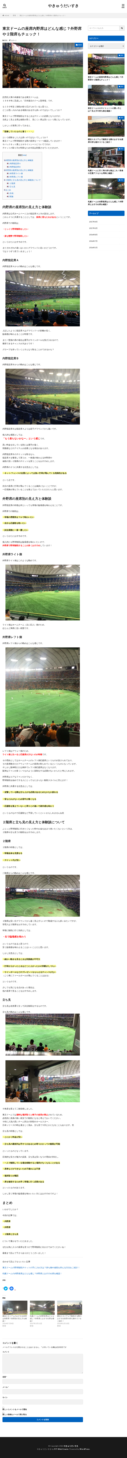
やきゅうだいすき (63, 5)
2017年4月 (93, 222)
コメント (5, 1352)
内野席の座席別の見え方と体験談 (18, 160)
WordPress (85, 1449)
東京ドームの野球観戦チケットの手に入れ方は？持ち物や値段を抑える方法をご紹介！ (41, 1267)
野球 (14, 15)
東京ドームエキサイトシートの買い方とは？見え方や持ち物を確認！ (104, 109)
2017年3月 (93, 228)
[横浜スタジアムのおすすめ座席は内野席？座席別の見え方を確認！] (14, 1308)
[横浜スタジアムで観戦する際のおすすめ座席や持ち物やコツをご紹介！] (69, 1308)
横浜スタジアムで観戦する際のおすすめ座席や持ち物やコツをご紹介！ (69, 1318)
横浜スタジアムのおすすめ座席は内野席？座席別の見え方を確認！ (14, 1318)
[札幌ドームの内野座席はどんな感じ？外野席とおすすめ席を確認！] (42, 1308)
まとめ (7, 190)
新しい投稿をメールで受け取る (14, 1414)
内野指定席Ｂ (14, 167)
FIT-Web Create (61, 1449)
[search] (122, 28)
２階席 (11, 183)
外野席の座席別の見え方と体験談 (18, 170)
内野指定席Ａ (14, 163)
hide (24, 155)
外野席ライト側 (15, 173)
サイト (5, 1397)
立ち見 (11, 186)
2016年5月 (93, 247)
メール (5, 1387)
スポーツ (14, 40)
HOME (7, 15)
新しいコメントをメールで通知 (14, 1409)
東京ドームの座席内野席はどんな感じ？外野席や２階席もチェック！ (43, 15)
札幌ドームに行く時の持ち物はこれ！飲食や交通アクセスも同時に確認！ (105, 171)
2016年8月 (93, 235)
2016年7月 (93, 241)
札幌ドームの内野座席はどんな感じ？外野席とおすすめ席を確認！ (32, 1273)
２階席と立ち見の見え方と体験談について (22, 180)
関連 (10, 196)
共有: (10, 193)
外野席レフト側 (15, 177)
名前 (4, 1377)
